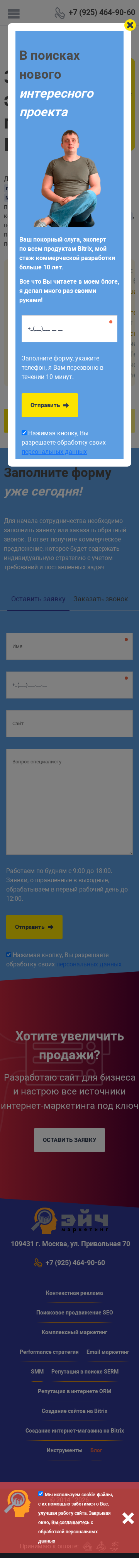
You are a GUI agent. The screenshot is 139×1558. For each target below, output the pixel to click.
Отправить (46, 405)
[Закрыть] (130, 25)
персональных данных (54, 451)
